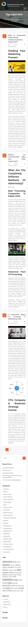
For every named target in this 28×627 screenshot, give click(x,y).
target (4, 590)
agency (15, 561)
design (15, 570)
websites (18, 590)
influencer (10, 574)
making (19, 574)
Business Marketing (7, 497)
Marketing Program (7, 539)
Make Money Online (7, 512)
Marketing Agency (12, 46)
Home (14, 17)
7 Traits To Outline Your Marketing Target (11, 480)
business (6, 564)
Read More (19, 147)
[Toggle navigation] (25, 8)
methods (20, 579)
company (4, 567)
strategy (21, 588)
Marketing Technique (13, 323)
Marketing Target (7, 541)
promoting (18, 585)
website (14, 590)
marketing (7, 579)
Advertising (5, 489)
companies (17, 565)
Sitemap (5, 607)
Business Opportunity (8, 499)
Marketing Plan (6, 536)
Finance (5, 504)
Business (5, 491)
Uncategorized (6, 552)
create (19, 567)
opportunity (6, 585)
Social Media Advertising (7, 473)
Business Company (12, 165)
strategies (16, 588)
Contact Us (5, 599)
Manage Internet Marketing (9, 518)
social (8, 588)
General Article (6, 510)
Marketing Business (7, 528)
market (14, 576)
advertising (7, 561)
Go (24, 458)
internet (15, 574)
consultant (11, 567)
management (5, 576)
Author (16, 44)
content (15, 567)
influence (5, 574)
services (22, 585)
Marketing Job (6, 533)
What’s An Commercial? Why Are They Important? (16, 158)
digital (19, 570)
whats (21, 590)
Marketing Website (7, 546)
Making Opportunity (8, 515)
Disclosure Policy (7, 604)
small (3, 588)
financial (16, 572)
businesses (12, 565)
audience (19, 561)
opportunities (15, 583)
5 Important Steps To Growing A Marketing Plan (16, 316)
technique (9, 590)
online (9, 583)
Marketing (5, 520)
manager (10, 576)
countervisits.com (15, 4)
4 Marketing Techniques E (8, 467)
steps (11, 588)
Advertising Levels (6, 470)
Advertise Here (6, 601)
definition (5, 570)
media (15, 580)
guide (20, 572)
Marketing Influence (7, 531)
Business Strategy (7, 502)
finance (11, 572)
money (4, 583)
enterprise (5, 572)
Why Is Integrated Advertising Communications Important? (16, 38)
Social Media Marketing (8, 549)
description (11, 570)
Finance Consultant (7, 507)
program (13, 585)
